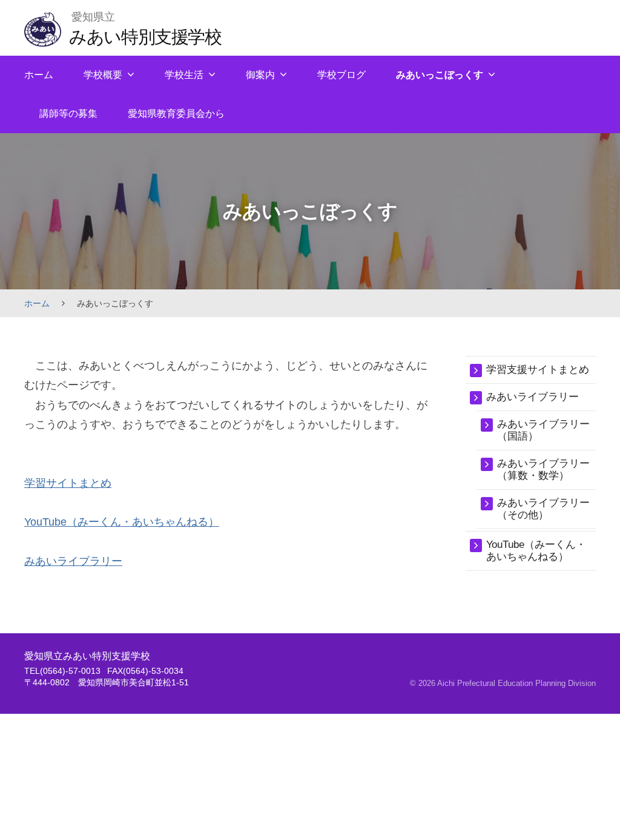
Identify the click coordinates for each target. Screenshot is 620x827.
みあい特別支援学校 (145, 37)
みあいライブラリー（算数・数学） (543, 469)
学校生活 (184, 75)
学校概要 (103, 75)
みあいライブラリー (73, 561)
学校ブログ (341, 75)
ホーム (38, 75)
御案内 (260, 75)
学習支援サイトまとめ (537, 369)
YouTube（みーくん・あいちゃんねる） (121, 522)
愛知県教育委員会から (176, 113)
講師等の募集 (68, 113)
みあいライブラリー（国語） (543, 430)
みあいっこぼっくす (439, 75)
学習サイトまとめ (67, 483)
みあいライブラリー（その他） (543, 509)
